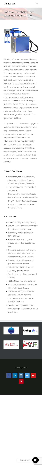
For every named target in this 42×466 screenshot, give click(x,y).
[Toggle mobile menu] (37, 3)
